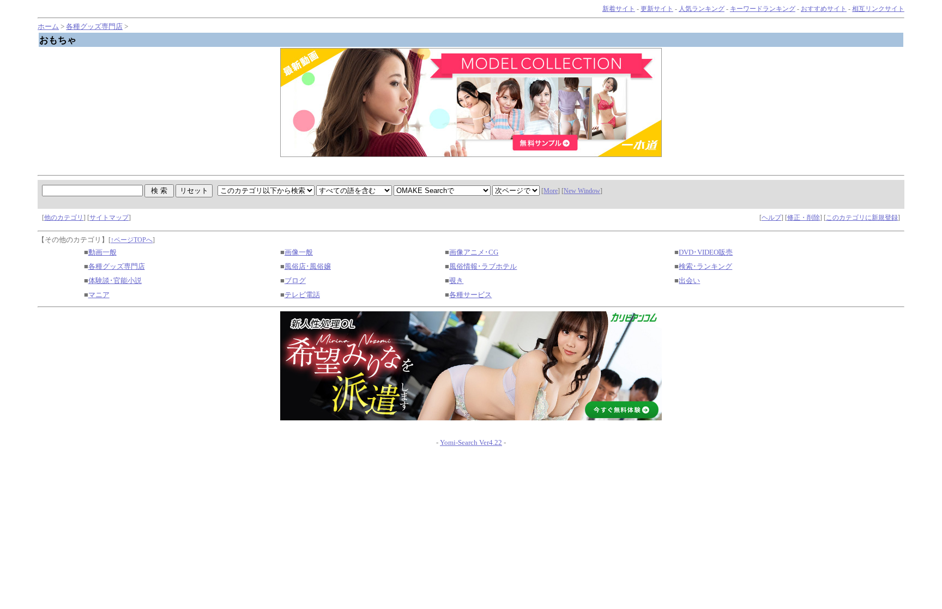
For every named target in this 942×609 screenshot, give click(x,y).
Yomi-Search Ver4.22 (471, 442)
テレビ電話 (302, 295)
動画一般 (102, 252)
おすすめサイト (824, 9)
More (551, 191)
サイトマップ (109, 217)
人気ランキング (701, 9)
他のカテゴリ (63, 217)
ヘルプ (771, 217)
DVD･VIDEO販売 (706, 252)
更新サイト (657, 9)
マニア (99, 295)
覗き (456, 280)
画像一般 (299, 252)
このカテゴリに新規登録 (862, 217)
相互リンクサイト (878, 9)
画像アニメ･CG (473, 252)
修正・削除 (803, 217)
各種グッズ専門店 (94, 26)
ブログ (295, 280)
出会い (689, 280)
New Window (582, 191)
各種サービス (470, 295)
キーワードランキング (762, 9)
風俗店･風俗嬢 (308, 266)
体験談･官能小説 (115, 280)
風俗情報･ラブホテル (483, 266)
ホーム (48, 26)
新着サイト (618, 9)
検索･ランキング (705, 266)
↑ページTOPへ (132, 240)
